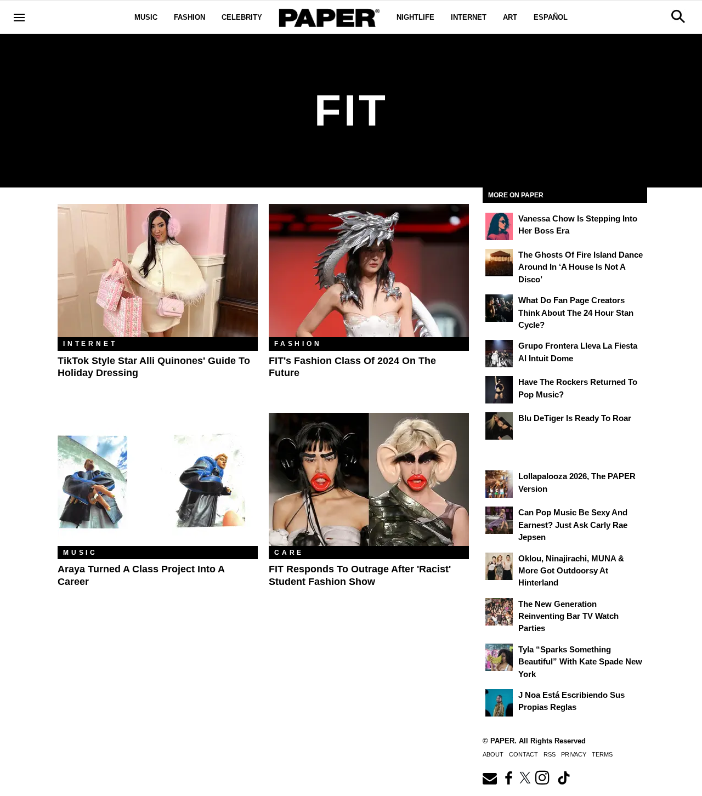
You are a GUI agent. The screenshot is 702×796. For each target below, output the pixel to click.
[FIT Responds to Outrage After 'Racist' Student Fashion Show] (369, 479)
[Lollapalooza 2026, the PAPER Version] (499, 484)
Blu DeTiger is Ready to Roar (574, 418)
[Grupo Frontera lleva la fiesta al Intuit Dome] (499, 353)
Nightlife (415, 17)
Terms (602, 754)
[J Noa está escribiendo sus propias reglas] (499, 703)
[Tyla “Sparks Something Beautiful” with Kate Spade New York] (499, 657)
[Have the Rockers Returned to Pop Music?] (499, 389)
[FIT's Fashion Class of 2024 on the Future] (369, 270)
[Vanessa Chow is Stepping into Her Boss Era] (499, 226)
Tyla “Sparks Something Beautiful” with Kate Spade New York (580, 662)
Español (551, 17)
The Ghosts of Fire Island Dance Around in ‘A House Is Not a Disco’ (580, 267)
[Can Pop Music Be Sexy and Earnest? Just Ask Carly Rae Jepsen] (499, 520)
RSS (550, 754)
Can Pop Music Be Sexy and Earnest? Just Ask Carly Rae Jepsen (572, 525)
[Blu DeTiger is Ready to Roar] (499, 426)
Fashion (189, 17)
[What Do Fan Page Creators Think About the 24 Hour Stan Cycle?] (499, 308)
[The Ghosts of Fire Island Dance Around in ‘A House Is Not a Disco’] (499, 262)
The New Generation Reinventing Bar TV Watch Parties (568, 616)
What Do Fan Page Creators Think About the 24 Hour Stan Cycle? (575, 312)
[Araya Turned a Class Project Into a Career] (158, 479)
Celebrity (242, 17)
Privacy (573, 754)
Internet (468, 17)
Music (145, 17)
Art (510, 17)
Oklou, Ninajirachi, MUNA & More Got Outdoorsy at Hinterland (571, 571)
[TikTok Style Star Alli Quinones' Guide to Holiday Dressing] (158, 270)
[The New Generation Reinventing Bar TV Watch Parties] (499, 612)
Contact (523, 754)
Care (289, 552)
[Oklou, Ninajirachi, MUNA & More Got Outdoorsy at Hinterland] (499, 566)
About (493, 754)
